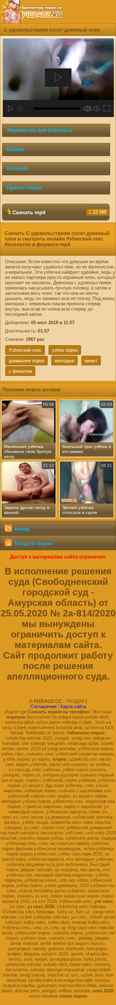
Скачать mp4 (59, 212)
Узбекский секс (25, 350)
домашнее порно (26, 360)
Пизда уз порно (33, 543)
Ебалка (15, 149)
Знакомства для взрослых (39, 130)
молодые (64, 360)
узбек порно (65, 350)
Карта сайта (73, 706)
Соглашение (43, 706)
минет (91, 360)
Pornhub (17, 168)
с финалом (20, 371)
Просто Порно (24, 187)
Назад (21, 529)
